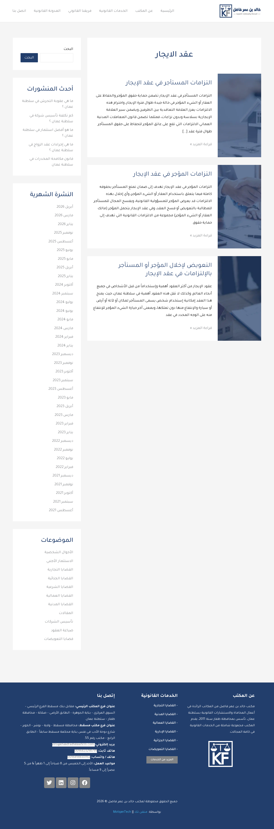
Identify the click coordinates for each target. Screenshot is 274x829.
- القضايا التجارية (166, 706)
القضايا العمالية (59, 596)
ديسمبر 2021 (62, 476)
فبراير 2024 (64, 337)
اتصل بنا (19, 11)
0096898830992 (78, 757)
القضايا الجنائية (60, 579)
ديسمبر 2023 (62, 354)
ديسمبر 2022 (62, 441)
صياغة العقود (62, 631)
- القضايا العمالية (165, 723)
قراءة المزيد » (201, 143)
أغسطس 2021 (61, 510)
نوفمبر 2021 (63, 485)
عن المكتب (144, 11)
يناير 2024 (65, 346)
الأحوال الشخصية (59, 552)
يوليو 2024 (64, 302)
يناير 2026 (65, 224)
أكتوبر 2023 (64, 372)
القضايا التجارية (60, 570)
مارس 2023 (64, 415)
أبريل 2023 (65, 406)
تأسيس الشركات (59, 622)
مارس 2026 (64, 216)
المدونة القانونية (47, 11)
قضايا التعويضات (58, 639)
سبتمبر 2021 (63, 502)
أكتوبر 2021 (64, 493)
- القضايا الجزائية (166, 740)
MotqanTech (122, 812)
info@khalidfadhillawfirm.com (73, 745)
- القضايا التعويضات (163, 749)
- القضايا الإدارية (166, 732)
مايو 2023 (65, 398)
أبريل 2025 (65, 268)
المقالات (66, 613)
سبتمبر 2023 (63, 380)
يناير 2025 (65, 276)
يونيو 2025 (65, 250)
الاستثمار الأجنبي (59, 561)
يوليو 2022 (65, 458)
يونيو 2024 (64, 311)
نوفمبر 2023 (63, 363)
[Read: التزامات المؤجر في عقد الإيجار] (239, 207)
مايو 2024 (65, 320)
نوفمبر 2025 (63, 233)
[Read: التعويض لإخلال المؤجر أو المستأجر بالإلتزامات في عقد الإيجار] (239, 299)
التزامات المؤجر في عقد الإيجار (172, 175)
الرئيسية (167, 11)
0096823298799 (85, 751)
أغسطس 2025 (60, 242)
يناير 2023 (65, 433)
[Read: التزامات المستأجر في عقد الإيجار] (239, 116)
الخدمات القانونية (113, 11)
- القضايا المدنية (166, 714)
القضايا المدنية (60, 604)
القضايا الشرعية (59, 587)
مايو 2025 (65, 259)
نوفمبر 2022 (63, 450)
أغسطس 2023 (60, 389)
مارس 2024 (63, 328)
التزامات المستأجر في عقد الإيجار (169, 83)
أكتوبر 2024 (64, 285)
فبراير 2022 (64, 467)
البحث (68, 49)
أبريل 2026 (65, 207)
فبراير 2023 (64, 424)
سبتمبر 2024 (62, 294)
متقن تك (140, 812)
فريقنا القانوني (79, 11)
